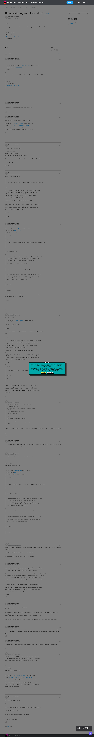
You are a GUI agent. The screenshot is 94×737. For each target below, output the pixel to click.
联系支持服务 (69, 2)
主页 (10, 2)
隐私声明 (33, 369)
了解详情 (49, 366)
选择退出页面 (47, 370)
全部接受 (43, 372)
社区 (75, 2)
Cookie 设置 (50, 372)
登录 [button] (84, 2)
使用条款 (37, 369)
